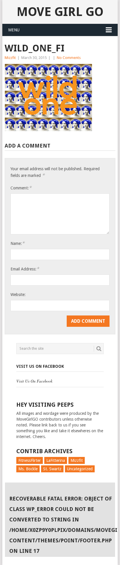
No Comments (69, 57)
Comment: (20, 188)
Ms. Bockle (28, 469)
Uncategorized (80, 469)
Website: (18, 294)
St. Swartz (52, 469)
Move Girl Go (60, 12)
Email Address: (24, 269)
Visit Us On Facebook (40, 366)
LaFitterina (55, 460)
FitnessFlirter (29, 460)
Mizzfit (10, 57)
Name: (17, 243)
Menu (14, 30)
